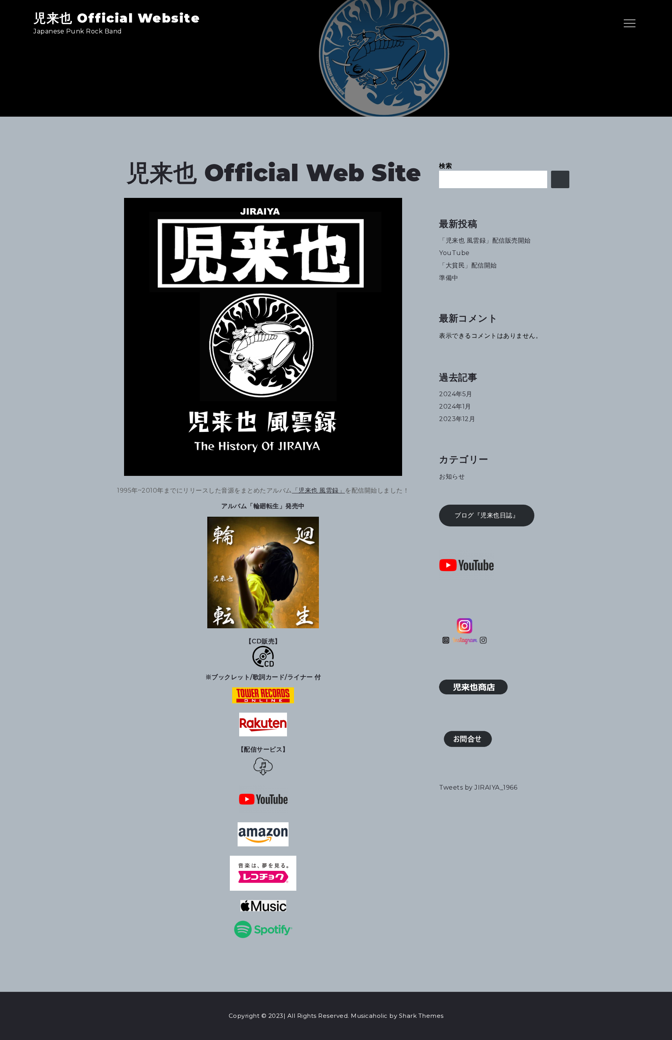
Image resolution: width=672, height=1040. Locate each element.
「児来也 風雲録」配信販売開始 (485, 240)
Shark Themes (421, 1015)
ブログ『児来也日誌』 (487, 515)
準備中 (448, 277)
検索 (445, 166)
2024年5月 (455, 394)
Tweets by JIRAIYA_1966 (478, 787)
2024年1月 (455, 406)
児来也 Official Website (116, 18)
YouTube (454, 253)
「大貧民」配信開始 (468, 265)
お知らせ (452, 476)
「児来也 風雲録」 (318, 490)
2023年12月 (457, 419)
